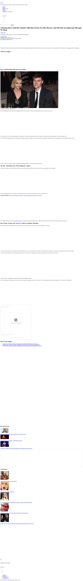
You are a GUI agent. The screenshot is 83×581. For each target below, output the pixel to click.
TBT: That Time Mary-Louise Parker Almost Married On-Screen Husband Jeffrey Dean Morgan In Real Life (22, 345)
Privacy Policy (5, 577)
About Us (4, 575)
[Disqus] (41, 361)
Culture (1, 32)
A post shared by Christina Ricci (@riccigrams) (16, 337)
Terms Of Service (6, 578)
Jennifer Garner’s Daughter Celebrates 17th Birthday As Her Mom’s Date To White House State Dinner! (21, 344)
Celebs (4, 32)
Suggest (1, 2)
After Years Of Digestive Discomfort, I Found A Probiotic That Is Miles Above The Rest (26, 195)
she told (18, 220)
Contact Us (5, 576)
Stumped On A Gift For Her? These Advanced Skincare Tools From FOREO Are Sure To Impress (20, 343)
